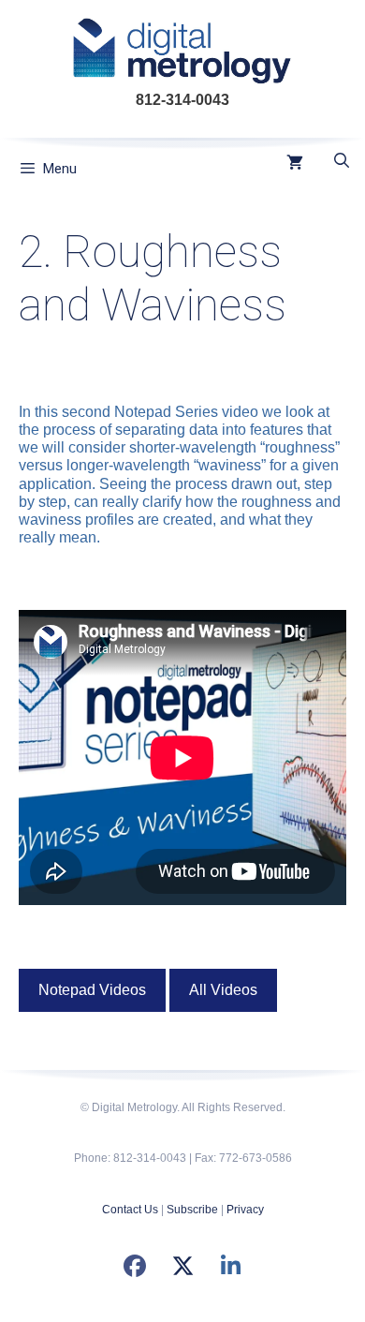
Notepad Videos (92, 990)
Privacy (245, 1209)
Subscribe (192, 1209)
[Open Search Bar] (341, 161)
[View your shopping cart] (294, 164)
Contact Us (130, 1209)
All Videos (223, 990)
